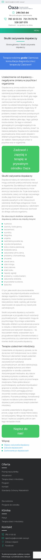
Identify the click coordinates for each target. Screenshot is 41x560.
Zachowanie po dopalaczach (16, 451)
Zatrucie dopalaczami (13, 448)
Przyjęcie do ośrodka (10, 505)
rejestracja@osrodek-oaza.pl (14, 2)
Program (5, 483)
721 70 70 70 (30, 19)
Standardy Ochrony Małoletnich (15, 490)
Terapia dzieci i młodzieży (12, 479)
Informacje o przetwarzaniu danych (16, 557)
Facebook (9, 546)
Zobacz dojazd (11, 542)
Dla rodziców (7, 501)
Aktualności (7, 475)
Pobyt (4, 518)
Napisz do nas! (20, 431)
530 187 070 (21, 22)
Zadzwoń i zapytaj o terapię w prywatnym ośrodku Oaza (20, 159)
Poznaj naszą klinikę (10, 472)
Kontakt (5, 487)
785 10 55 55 (15, 19)
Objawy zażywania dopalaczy (16, 445)
